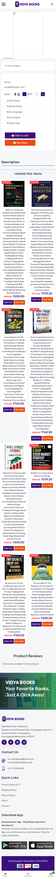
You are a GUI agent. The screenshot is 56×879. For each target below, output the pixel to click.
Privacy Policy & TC (11, 784)
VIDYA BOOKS (41, 861)
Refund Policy (8, 795)
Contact (6, 806)
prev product (13, 66)
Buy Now (19, 302)
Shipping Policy (9, 790)
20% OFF (6, 182)
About (5, 800)
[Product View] (14, 204)
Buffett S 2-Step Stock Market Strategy (42, 474)
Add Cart (8, 302)
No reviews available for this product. (21, 664)
